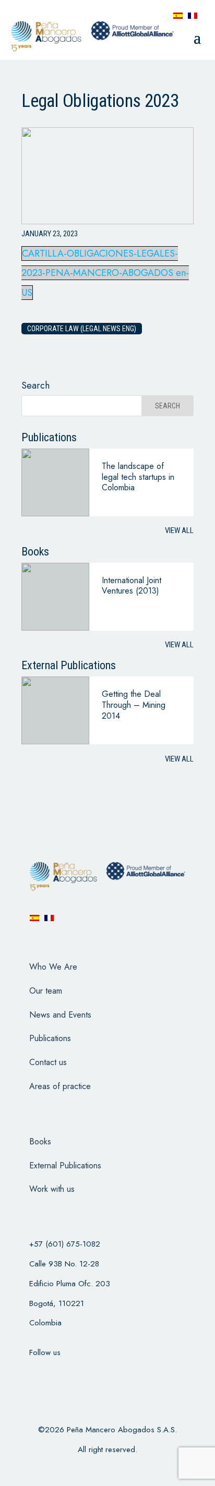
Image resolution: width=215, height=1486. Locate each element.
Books (40, 1141)
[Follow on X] (60, 1373)
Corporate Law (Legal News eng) (81, 328)
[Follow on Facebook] (32, 1373)
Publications (50, 1038)
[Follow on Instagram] (87, 1373)
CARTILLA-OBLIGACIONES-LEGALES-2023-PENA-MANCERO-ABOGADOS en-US (105, 273)
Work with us (52, 1189)
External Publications (65, 1165)
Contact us (48, 1062)
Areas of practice (60, 1086)
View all (179, 530)
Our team (45, 991)
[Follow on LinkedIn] (114, 1373)
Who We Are (53, 967)
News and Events (60, 1015)
